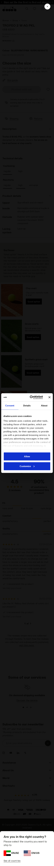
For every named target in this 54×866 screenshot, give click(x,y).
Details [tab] (27, 405)
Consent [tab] (9, 405)
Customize (25, 466)
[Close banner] (49, 397)
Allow (27, 456)
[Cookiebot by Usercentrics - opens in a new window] (31, 397)
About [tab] (44, 405)
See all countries (12, 860)
